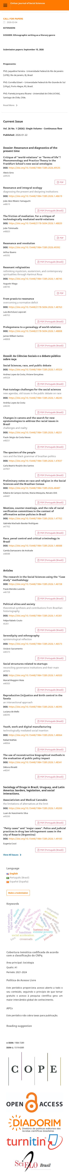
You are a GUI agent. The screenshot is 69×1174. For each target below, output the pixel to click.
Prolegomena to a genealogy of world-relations (32, 327)
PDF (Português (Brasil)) (52, 210)
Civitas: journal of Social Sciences (27, 3)
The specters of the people (29, 454)
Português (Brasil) (19, 877)
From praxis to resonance (20, 300)
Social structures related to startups (31, 667)
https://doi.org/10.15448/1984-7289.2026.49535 (34, 167)
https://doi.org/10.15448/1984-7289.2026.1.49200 (35, 808)
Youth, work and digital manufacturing (27, 728)
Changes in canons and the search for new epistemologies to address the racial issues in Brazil (30, 423)
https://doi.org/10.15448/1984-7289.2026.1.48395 (35, 706)
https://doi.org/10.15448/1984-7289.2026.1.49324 (35, 369)
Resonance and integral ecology (30, 189)
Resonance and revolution (19, 243)
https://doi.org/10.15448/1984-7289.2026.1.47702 (35, 518)
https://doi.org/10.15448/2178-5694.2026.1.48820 (35, 223)
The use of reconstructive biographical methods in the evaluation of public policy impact (34, 757)
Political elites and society (32, 608)
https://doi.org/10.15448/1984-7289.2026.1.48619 (35, 196)
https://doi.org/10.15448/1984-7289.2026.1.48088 (35, 545)
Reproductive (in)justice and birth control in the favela (32, 699)
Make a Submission (18, 892)
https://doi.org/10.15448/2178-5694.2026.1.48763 (35, 307)
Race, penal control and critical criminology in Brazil (31, 540)
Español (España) (19, 881)
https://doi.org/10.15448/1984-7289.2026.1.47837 (35, 460)
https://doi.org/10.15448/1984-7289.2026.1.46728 (35, 584)
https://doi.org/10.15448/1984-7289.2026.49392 (34, 247)
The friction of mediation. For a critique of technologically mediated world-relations (29, 218)
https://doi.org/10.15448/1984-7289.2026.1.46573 (35, 643)
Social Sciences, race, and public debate (27, 365)
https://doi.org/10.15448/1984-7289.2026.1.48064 (35, 735)
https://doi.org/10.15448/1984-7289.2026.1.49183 (35, 838)
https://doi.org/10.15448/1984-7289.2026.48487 (34, 487)
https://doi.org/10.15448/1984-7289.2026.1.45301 (35, 615)
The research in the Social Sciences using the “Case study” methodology (34, 578)
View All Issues (10, 854)
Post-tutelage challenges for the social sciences (32, 391)
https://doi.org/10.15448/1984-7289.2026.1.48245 (35, 397)
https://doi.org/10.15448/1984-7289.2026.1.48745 (35, 278)
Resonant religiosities (32, 271)
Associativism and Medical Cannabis (25, 801)
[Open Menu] (5, 5)
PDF (61, 182)
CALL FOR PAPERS (13, 18)
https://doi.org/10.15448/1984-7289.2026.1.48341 (35, 762)
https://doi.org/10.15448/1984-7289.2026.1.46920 (35, 675)
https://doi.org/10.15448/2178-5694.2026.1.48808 (35, 331)
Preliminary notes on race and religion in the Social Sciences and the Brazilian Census (34, 482)
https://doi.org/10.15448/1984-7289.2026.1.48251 (35, 432)
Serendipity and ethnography (21, 637)
